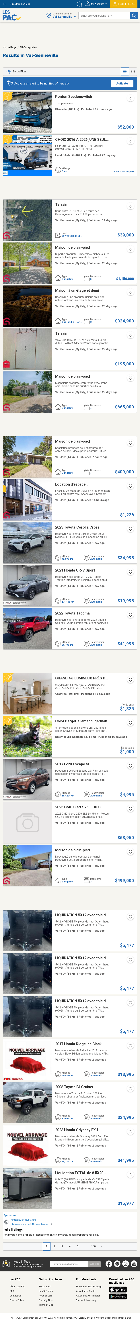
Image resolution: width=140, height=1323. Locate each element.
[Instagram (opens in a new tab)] (125, 1266)
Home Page (9, 47)
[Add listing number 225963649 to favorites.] (130, 1133)
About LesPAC (17, 1286)
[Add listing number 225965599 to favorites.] (130, 1090)
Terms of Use (46, 1304)
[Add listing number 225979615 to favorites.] (130, 99)
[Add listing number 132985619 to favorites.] (130, 336)
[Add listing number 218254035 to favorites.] (130, 487)
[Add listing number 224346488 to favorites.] (130, 918)
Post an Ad (44, 1286)
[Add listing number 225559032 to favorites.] (130, 681)
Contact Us (15, 1295)
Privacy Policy (17, 1300)
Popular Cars (45, 1295)
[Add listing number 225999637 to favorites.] (130, 444)
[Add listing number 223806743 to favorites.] (130, 293)
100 (93, 1246)
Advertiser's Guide (85, 1291)
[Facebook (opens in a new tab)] (109, 1266)
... (86, 1246)
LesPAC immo (46, 1291)
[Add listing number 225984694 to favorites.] (130, 767)
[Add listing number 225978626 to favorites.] (130, 853)
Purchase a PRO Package (89, 1286)
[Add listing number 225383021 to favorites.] (130, 724)
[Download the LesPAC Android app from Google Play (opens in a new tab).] (118, 1299)
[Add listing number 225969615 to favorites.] (130, 1047)
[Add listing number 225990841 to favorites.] (130, 530)
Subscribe (94, 1264)
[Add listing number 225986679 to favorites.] (130, 810)
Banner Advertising (86, 1300)
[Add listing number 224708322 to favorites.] (130, 379)
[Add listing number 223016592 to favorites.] (130, 250)
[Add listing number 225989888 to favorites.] (130, 573)
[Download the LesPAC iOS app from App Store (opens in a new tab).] (119, 1292)
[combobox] (104, 15)
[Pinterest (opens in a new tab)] (117, 1266)
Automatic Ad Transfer (88, 1295)
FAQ (12, 1291)
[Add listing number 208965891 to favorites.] (130, 207)
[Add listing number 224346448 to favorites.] (130, 1004)
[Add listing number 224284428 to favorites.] (130, 1176)
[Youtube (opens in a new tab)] (135, 1266)
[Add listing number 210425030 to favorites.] (130, 142)
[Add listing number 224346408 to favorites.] (130, 961)
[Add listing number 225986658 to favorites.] (130, 616)
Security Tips (45, 1300)
